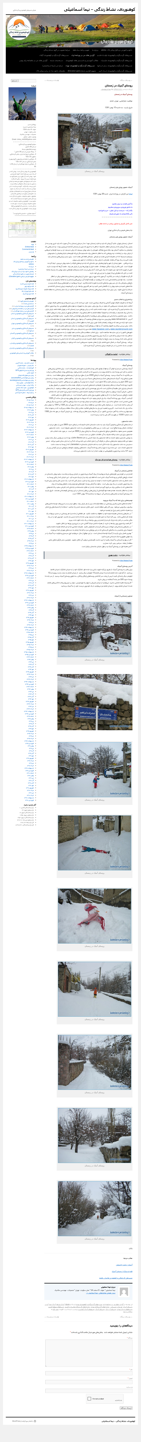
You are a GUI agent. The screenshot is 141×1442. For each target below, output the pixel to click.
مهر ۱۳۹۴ (31, 669)
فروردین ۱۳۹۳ (29, 713)
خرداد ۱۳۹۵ (30, 649)
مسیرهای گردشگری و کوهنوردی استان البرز (115, 71)
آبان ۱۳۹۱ (31, 753)
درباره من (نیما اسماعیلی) (53, 66)
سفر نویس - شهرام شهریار (25, 365)
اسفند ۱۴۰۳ (30, 434)
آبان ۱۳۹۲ (31, 726)
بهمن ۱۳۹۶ (30, 607)
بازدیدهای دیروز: (28, 815)
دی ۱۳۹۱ (31, 748)
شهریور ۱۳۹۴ (30, 671)
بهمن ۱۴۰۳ (30, 437)
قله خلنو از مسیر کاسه (27, 284)
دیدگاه (129, 1338)
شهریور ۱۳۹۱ (30, 758)
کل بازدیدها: (30, 822)
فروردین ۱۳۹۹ (29, 548)
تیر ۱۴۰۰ (31, 518)
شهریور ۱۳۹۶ (30, 617)
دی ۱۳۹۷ (31, 580)
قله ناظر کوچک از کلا (28, 291)
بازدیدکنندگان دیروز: (27, 817)
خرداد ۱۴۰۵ (30, 405)
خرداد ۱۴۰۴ (30, 427)
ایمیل (130, 1378)
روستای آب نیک (111, 1309)
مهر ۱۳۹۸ (31, 560)
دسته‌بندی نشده (56, 60)
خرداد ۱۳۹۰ (30, 795)
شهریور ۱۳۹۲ (30, 731)
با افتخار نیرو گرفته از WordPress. (22, 1421)
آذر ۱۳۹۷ (31, 583)
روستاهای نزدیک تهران (124, 1309)
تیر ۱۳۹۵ (31, 647)
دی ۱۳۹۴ (31, 662)
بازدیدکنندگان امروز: (27, 812)
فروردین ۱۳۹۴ (29, 684)
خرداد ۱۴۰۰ (30, 521)
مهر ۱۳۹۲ (31, 728)
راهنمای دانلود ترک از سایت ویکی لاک (50, 71)
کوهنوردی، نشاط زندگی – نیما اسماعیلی (99, 9)
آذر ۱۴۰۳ (31, 442)
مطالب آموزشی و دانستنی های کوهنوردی (82, 60)
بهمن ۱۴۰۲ (31, 466)
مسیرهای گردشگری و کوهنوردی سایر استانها (114, 66)
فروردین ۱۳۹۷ (29, 602)
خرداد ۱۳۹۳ (30, 709)
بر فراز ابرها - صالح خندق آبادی (24, 392)
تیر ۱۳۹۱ (31, 763)
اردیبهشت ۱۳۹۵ (29, 652)
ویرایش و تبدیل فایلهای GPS (24, 370)
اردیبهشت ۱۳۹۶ (29, 627)
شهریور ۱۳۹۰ (30, 788)
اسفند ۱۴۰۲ (30, 464)
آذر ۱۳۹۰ (31, 780)
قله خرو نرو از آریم (28, 293)
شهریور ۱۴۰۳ (30, 449)
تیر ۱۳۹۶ (31, 622)
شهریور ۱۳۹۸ (30, 563)
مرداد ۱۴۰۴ (30, 422)
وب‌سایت (129, 1387)
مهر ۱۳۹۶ (31, 615)
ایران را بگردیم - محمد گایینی (25, 363)
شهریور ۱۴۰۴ (30, 419)
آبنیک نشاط (60, 1304)
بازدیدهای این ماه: (28, 820)
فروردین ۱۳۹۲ (29, 743)
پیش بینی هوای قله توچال (26, 375)
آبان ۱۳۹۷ (31, 585)
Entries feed (29, 247)
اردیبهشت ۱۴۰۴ (29, 429)
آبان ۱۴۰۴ (31, 415)
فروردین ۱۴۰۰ (29, 526)
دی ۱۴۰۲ (31, 469)
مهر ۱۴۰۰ (31, 511)
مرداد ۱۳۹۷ (30, 592)
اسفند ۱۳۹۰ (30, 773)
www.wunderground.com (121, 329)
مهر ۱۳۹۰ (31, 785)
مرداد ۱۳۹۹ (30, 541)
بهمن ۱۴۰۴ (30, 410)
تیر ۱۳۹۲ (31, 736)
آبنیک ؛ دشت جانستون (124, 1264)
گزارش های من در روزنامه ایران (82, 55)
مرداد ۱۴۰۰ (30, 516)
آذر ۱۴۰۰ (31, 506)
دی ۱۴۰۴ (31, 412)
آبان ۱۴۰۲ (31, 474)
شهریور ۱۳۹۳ (30, 701)
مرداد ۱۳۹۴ (30, 674)
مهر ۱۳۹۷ (31, 587)
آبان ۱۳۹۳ (31, 696)
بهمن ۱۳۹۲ (31, 718)
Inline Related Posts (126, 360)
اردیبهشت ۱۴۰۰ (29, 523)
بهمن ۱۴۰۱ (31, 486)
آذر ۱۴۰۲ (31, 471)
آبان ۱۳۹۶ (31, 612)
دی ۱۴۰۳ (31, 439)
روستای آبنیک (100, 1309)
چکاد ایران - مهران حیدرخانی (25, 385)
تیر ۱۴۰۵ (31, 402)
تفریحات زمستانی (116, 1307)
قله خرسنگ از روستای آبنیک (122, 1271)
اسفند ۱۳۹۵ (30, 632)
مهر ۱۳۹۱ (31, 755)
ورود (32, 244)
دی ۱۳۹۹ (31, 533)
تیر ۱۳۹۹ (31, 543)
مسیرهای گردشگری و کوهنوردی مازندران (116, 60)
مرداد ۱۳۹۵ (30, 644)
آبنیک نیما (52, 1304)
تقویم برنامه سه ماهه (81, 50)
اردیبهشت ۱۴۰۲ (29, 479)
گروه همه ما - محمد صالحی (26, 368)
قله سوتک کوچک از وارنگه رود (25, 289)
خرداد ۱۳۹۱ (30, 765)
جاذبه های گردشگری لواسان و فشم (77, 1307)
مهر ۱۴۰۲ (31, 476)
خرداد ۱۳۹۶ (30, 625)
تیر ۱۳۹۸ (31, 568)
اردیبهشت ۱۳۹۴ (29, 681)
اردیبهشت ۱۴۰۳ (29, 459)
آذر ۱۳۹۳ (31, 694)
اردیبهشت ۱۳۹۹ (29, 545)
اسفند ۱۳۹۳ (30, 686)
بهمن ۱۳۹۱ (31, 746)
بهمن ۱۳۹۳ (30, 689)
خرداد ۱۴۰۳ (30, 457)
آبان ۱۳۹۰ (31, 783)
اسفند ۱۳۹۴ (30, 657)
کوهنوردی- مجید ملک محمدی (25, 387)
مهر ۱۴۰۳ (31, 447)
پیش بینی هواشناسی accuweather (22, 377)
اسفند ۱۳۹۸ (30, 550)
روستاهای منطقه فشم (56, 1307)
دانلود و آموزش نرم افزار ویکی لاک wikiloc (116, 50)
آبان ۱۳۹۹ (31, 538)
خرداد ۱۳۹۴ (30, 679)
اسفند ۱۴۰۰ (30, 501)
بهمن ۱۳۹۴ (30, 659)
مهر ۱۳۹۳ (31, 699)
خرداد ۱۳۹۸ (30, 570)
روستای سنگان (126, 80)
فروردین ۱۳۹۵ (29, 654)
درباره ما (95, 50)
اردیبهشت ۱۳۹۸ (29, 573)
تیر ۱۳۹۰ (31, 793)
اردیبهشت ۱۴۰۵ (29, 407)
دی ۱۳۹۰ (31, 778)
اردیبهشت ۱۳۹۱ (29, 768)
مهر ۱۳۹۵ (31, 639)
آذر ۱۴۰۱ (31, 489)
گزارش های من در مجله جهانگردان (23, 311)
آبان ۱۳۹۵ (31, 637)
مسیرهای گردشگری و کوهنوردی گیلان (54, 55)
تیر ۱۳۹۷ (31, 595)
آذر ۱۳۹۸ (31, 555)
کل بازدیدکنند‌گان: (28, 825)
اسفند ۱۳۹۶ (30, 605)
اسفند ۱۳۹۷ (30, 578)
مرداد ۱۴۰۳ (30, 452)
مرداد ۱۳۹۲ (30, 733)
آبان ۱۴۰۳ (31, 444)
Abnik (67, 1304)
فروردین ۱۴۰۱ (29, 499)
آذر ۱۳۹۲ (31, 723)
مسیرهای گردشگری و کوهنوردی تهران (80, 66)
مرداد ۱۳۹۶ (30, 620)
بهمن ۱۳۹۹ (31, 531)
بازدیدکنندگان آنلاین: (27, 807)
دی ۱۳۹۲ (31, 721)
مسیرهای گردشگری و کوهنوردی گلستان (22, 333)
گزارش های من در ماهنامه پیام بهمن (33, 60)
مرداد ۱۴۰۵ (30, 400)
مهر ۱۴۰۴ (31, 417)
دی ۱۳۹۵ (31, 634)
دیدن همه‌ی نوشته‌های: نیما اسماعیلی (100, 1293)
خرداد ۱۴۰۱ (30, 494)
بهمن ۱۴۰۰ (30, 503)
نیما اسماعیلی (106, 89)
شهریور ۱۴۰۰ (30, 513)
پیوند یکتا (56, 1309)
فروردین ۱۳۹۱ (29, 770)
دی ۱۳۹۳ (31, 691)
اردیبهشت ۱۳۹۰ (29, 797)
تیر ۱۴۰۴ (31, 424)
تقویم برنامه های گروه (27, 301)
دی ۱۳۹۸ (31, 553)
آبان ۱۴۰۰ (31, 508)
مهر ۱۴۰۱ (31, 491)
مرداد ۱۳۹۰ (30, 790)
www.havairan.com (100, 329)
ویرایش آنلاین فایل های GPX (25, 390)
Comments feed (28, 249)
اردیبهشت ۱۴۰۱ (29, 496)
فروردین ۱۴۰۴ (29, 432)
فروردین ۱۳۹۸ (29, 575)
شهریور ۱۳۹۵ (30, 642)
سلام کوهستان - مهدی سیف (25, 382)
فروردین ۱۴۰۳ (29, 461)
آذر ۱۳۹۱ (31, 751)
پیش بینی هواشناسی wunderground (22, 380)
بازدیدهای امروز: (29, 810)
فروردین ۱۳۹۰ (29, 800)
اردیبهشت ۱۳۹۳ (29, 711)
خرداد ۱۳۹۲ (30, 738)
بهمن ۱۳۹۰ (30, 775)
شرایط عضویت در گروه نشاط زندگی (57, 50)
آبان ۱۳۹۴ (31, 667)
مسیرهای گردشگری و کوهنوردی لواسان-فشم (114, 55)
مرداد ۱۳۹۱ (30, 760)
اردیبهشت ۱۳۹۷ (29, 600)
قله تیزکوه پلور (29, 286)
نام (130, 1369)
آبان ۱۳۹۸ (31, 558)
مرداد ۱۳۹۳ (30, 704)
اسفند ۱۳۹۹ (30, 528)
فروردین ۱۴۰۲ (29, 481)
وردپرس (31, 251)
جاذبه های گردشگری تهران (100, 1307)
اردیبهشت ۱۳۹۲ (29, 741)
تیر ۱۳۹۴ (31, 676)
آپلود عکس (30, 373)
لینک (130, 193)
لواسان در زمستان (51, 80)
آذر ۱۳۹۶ (31, 610)
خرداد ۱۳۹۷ (30, 597)
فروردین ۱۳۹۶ (29, 629)
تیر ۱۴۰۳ (31, 454)
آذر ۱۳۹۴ (31, 664)
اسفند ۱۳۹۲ (30, 716)
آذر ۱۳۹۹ (31, 536)
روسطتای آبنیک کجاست (86, 1309)
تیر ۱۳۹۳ (31, 706)
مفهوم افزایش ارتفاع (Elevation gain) (82, 71)
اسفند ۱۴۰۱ (30, 484)
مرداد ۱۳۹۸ (30, 565)
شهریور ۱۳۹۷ (30, 590)
